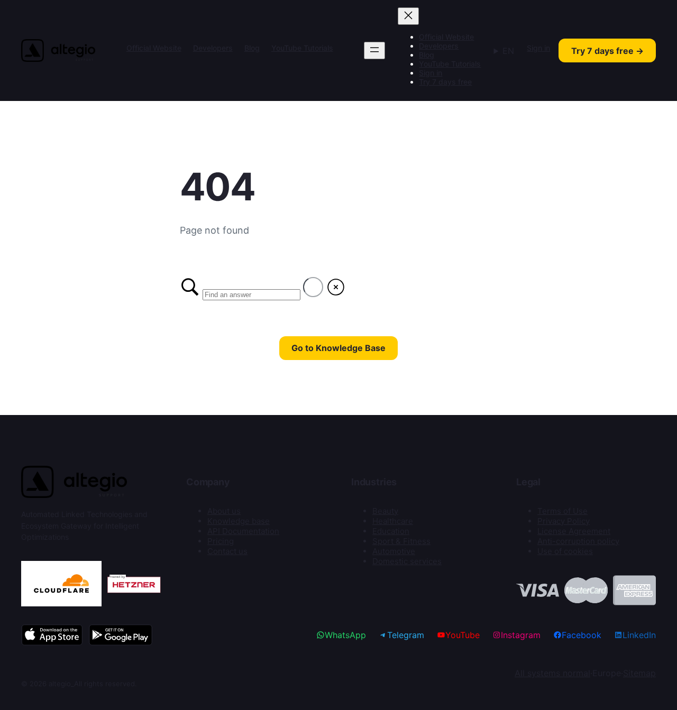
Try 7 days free (445, 81)
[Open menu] (374, 50)
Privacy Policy (563, 521)
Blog (252, 47)
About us (224, 511)
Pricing (220, 541)
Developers (213, 47)
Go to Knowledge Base (338, 348)
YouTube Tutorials (302, 47)
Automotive (393, 551)
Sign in (430, 72)
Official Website (153, 47)
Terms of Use (562, 511)
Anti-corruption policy (578, 541)
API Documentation (243, 531)
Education (390, 531)
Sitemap (639, 673)
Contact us (227, 551)
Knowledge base (238, 521)
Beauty (385, 511)
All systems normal (552, 673)
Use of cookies (565, 551)
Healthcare (392, 521)
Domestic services (407, 561)
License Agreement (573, 531)
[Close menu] (408, 16)
